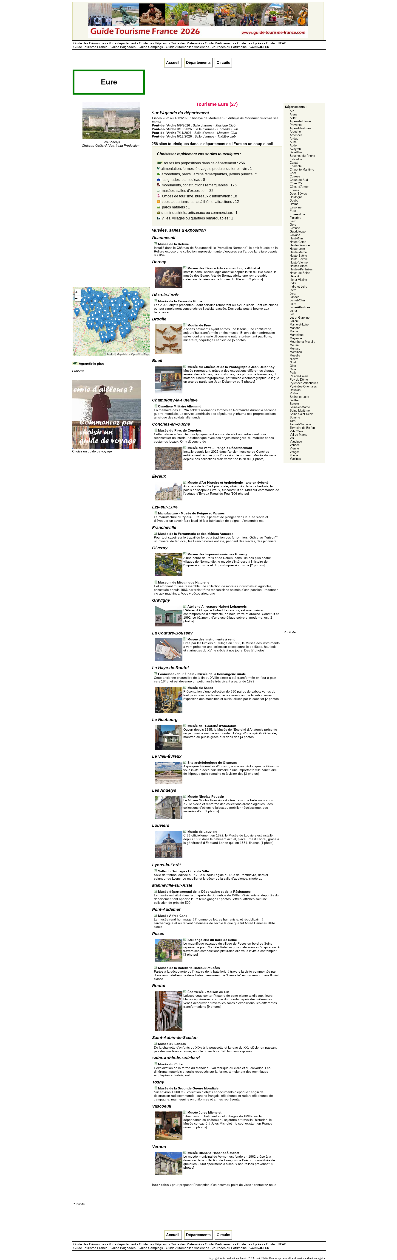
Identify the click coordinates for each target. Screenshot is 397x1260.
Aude (293, 145)
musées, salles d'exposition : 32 (187, 191)
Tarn (292, 421)
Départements (198, 63)
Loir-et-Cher (297, 300)
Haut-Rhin (296, 238)
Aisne (293, 114)
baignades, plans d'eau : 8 (183, 180)
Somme (295, 417)
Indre (293, 283)
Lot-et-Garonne (299, 317)
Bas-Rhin (296, 152)
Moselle (295, 355)
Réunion (295, 390)
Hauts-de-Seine (300, 273)
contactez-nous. (265, 1185)
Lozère (294, 321)
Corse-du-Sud (299, 180)
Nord (293, 362)
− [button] (76, 298)
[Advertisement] (229, 83)
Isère (293, 290)
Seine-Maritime (300, 410)
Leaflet (111, 354)
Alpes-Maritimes (300, 128)
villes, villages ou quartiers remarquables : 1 (197, 218)
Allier (293, 118)
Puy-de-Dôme (299, 379)
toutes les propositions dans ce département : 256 (204, 163)
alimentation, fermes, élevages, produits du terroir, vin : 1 (206, 169)
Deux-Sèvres (298, 193)
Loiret (293, 310)
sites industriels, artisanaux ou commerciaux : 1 (199, 213)
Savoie (294, 403)
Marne (294, 331)
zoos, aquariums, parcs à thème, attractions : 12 (200, 202)
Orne (293, 369)
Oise (293, 366)
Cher (293, 173)
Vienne (294, 448)
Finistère (295, 217)
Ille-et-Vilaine (298, 279)
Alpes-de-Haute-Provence (300, 123)
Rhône (294, 393)
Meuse (294, 345)
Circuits (223, 63)
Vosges (295, 452)
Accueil (173, 63)
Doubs (294, 200)
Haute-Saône (298, 255)
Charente (296, 166)
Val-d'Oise (296, 431)
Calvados (296, 159)
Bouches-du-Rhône (302, 155)
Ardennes (296, 135)
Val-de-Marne (298, 434)
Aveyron (295, 149)
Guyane (295, 235)
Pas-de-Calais (299, 376)
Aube (293, 142)
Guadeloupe (298, 231)
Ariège (294, 138)
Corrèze (295, 176)
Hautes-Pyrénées (301, 269)
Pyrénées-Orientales (303, 386)
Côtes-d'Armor (299, 186)
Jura (292, 293)
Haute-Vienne (299, 262)
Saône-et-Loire (299, 396)
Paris (293, 372)
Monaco (295, 348)
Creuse (294, 190)
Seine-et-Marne (300, 407)
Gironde (295, 228)
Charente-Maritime (302, 169)
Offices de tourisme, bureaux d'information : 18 (199, 196)
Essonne (295, 207)
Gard (293, 221)
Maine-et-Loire (299, 324)
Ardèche (295, 131)
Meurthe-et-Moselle (302, 341)
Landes (294, 297)
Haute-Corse (298, 242)
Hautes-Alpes (299, 266)
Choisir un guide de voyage (92, 451)
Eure (293, 211)
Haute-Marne (298, 252)
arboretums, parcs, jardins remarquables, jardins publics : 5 (209, 174)
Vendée (295, 445)
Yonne (294, 455)
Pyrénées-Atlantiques (304, 383)
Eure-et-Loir (297, 214)
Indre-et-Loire (298, 286)
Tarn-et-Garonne (300, 424)
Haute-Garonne (300, 245)
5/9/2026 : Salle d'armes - (193, 125)
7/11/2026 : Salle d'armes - (194, 133)
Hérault (294, 276)
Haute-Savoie (299, 259)
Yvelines (295, 458)
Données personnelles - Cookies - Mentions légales (297, 1258)
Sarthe (294, 400)
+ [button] (76, 292)
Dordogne (296, 197)
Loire (293, 304)
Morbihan (296, 352)
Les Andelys (111, 143)
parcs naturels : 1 (175, 207)
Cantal (294, 162)
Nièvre (294, 359)
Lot (292, 314)
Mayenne (296, 338)
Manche (295, 328)
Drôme (294, 204)
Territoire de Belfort (302, 427)
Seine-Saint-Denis (302, 414)
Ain (292, 111)
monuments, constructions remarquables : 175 (199, 185)
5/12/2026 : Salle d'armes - (194, 136)
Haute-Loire (297, 248)
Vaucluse (296, 441)
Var (292, 438)
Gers (293, 224)
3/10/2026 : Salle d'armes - (195, 129)
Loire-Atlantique (300, 307)
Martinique (296, 335)
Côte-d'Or (296, 183)
